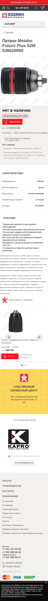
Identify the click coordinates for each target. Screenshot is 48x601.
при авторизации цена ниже (15, 116)
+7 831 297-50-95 (11, 549)
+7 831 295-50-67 (11, 557)
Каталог (7, 481)
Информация (10, 496)
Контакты (8, 491)
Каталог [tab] (10, 24)
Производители (11, 486)
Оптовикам (7, 505)
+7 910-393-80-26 (11, 552)
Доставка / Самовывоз (13, 525)
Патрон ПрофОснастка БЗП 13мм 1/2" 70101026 (19, 341)
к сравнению (13, 128)
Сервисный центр (10, 509)
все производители (24, 463)
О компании (7, 501)
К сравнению (25, 355)
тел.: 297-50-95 (21, 8)
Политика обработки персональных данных (22, 533)
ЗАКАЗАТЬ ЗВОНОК (13, 563)
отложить (24, 358)
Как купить (7, 517)
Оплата (5, 521)
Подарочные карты (11, 513)
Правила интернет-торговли (15, 529)
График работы (12, 567)
